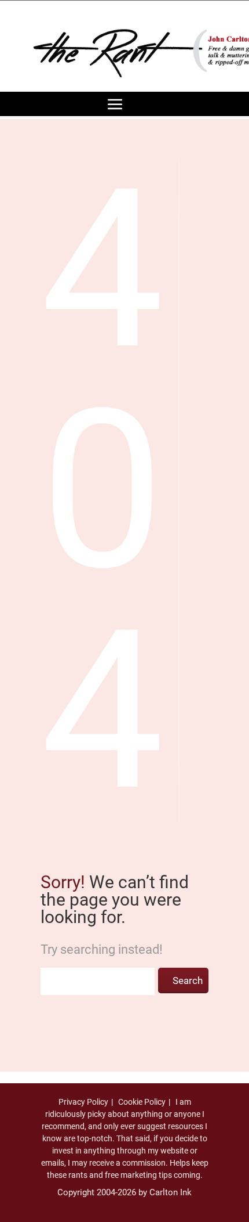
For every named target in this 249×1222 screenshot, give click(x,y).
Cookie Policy (142, 1101)
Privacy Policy (83, 1101)
